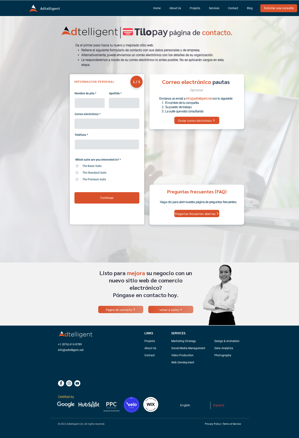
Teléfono (80, 134)
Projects (149, 341)
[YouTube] (77, 383)
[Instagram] (69, 383)
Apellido (114, 93)
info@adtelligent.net (199, 98)
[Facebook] (61, 383)
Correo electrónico (87, 114)
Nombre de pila (84, 93)
